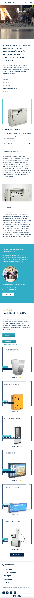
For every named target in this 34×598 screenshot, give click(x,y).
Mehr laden (17, 554)
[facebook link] (11, 592)
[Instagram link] (7, 592)
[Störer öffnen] (17, 596)
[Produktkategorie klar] (14, 335)
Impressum (5, 587)
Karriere (5, 582)
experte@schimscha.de (9, 287)
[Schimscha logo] (8, 2)
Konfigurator (7, 569)
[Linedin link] (15, 592)
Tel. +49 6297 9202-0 (9, 289)
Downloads (23, 587)
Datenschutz (13, 587)
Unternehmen (7, 579)
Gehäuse (7, 335)
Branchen (8, 341)
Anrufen (8, 294)
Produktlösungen (9, 572)
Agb (18, 587)
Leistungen (6, 576)
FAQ (29, 587)
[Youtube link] (3, 592)
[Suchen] (26, 2)
